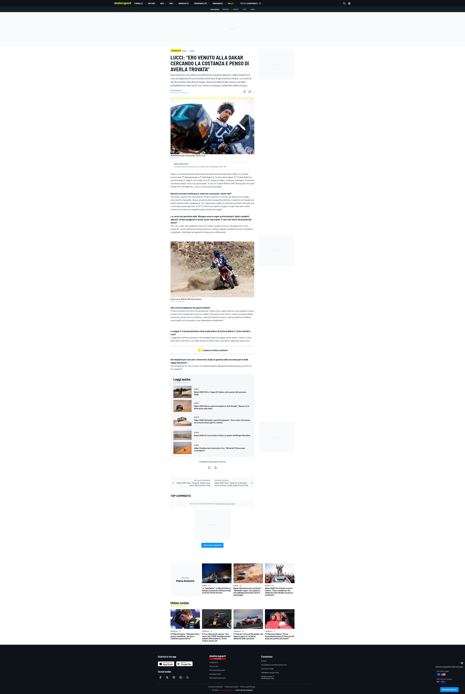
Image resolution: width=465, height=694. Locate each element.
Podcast (225, 9)
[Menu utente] (349, 3)
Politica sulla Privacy (247, 687)
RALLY (230, 3)
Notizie (235, 9)
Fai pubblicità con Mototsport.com (274, 665)
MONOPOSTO (183, 3)
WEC (162, 3)
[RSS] (187, 677)
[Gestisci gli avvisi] (215, 467)
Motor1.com (214, 666)
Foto (244, 9)
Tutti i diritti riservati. (244, 690)
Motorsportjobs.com (217, 670)
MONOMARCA (218, 3)
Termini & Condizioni (215, 687)
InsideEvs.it (214, 662)
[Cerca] (344, 3)
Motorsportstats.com (218, 678)
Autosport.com (215, 674)
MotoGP (151, 3)
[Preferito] (244, 91)
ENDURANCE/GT (200, 3)
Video (253, 9)
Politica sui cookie (231, 687)
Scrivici (264, 661)
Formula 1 (138, 3)
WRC (171, 3)
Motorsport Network (226, 690)
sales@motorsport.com (270, 672)
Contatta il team (267, 669)
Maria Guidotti (176, 90)
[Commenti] (250, 91)
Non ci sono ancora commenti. (212, 503)
